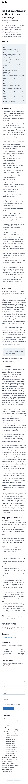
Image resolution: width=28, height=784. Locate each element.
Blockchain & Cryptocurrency (8, 722)
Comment (6, 666)
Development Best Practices (8, 730)
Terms (15, 780)
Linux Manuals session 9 (8, 753)
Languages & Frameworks (8, 733)
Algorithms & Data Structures (9, 720)
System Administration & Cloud (9, 765)
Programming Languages (8, 759)
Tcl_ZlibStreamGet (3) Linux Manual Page (7, 652)
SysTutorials (10, 780)
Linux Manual (5, 20)
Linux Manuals (5, 8)
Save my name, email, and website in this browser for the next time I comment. (13, 703)
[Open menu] (25, 3)
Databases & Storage (7, 726)
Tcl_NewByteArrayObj (7, 637)
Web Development (6, 771)
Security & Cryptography (7, 763)
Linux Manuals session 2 (8, 741)
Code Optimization (6, 724)
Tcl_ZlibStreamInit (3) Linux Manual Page (20, 652)
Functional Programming (8, 732)
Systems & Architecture (7, 767)
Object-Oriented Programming (9, 757)
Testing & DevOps (6, 769)
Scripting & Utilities (6, 761)
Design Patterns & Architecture (9, 728)
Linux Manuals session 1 (8, 739)
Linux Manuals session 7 (8, 749)
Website (6, 699)
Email (5, 693)
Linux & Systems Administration (9, 735)
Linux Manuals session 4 (8, 745)
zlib (14, 637)
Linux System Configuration (8, 755)
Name (5, 687)
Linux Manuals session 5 (8, 747)
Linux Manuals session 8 (8, 751)
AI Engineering (5, 718)
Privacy (19, 780)
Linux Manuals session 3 (14, 8)
